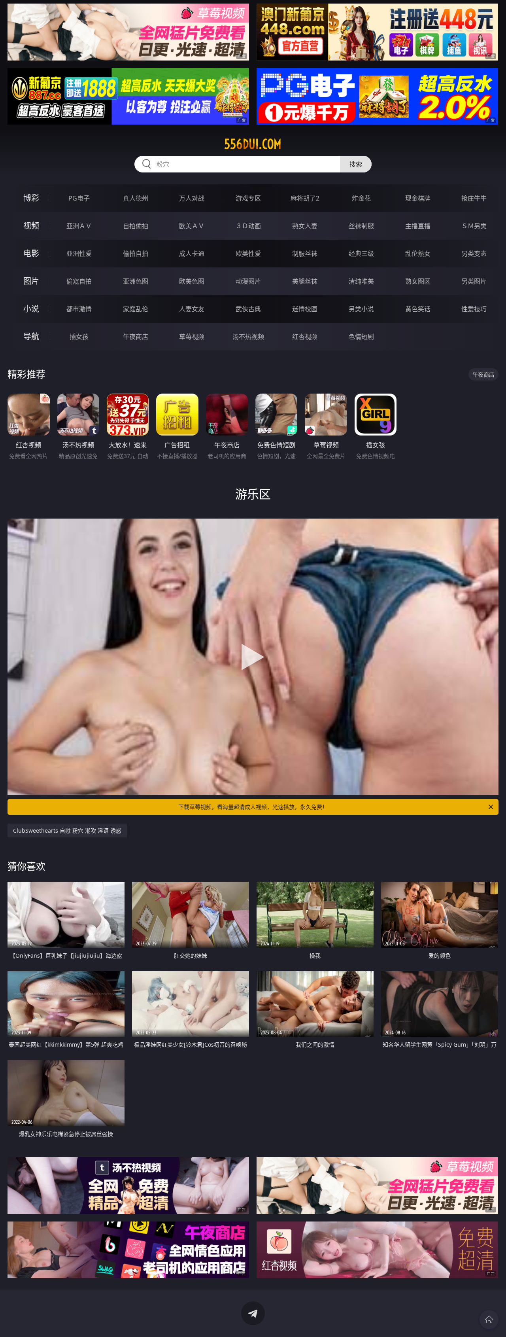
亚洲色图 (135, 281)
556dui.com (252, 144)
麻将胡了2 (305, 198)
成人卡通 (191, 253)
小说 (31, 308)
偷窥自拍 (79, 281)
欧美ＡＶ (191, 226)
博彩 (31, 198)
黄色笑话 (417, 309)
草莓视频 (191, 336)
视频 (31, 225)
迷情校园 (304, 309)
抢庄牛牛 (474, 198)
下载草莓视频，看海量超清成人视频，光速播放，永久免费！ (253, 807)
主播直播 (417, 226)
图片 (31, 281)
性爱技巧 (474, 309)
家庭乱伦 (135, 309)
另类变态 (474, 253)
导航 (31, 336)
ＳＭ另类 (474, 226)
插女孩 (79, 336)
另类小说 (361, 309)
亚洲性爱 (79, 253)
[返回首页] (489, 1319)
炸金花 (361, 198)
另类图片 (474, 281)
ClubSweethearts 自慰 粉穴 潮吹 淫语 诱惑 (67, 830)
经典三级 (361, 253)
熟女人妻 (304, 226)
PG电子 (79, 198)
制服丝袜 (304, 253)
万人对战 (191, 198)
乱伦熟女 (417, 253)
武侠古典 (248, 309)
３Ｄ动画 (248, 226)
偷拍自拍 (135, 253)
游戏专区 (248, 198)
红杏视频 (304, 336)
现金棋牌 (417, 198)
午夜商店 (135, 336)
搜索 (355, 164)
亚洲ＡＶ (79, 226)
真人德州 (135, 198)
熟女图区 (417, 281)
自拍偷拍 (135, 226)
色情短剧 (361, 336)
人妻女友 (191, 309)
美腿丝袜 (304, 281)
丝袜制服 (361, 226)
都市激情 (79, 309)
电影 (31, 253)
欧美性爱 (248, 253)
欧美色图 (191, 281)
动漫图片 (248, 281)
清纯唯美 (361, 281)
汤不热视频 (248, 336)
